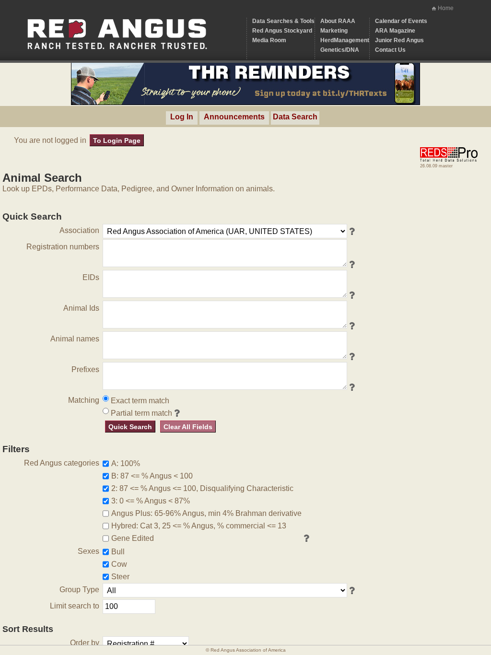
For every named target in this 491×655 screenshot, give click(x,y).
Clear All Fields (188, 427)
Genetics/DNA (339, 50)
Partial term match (140, 413)
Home (446, 8)
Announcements (234, 117)
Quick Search (130, 427)
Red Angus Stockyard (282, 30)
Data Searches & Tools (283, 21)
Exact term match (139, 401)
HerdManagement (344, 40)
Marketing (334, 30)
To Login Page (116, 140)
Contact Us (390, 50)
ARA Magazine (395, 30)
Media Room (269, 40)
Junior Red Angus (399, 40)
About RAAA (337, 21)
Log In (181, 117)
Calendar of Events (401, 21)
